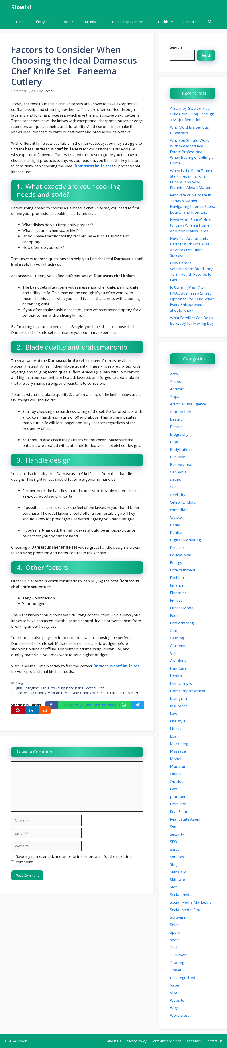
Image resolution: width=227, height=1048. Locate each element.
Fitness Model (182, 607)
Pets (173, 788)
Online (176, 773)
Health (163, 21)
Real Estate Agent (185, 819)
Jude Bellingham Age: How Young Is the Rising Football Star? (60, 688)
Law (173, 713)
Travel (175, 970)
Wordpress (179, 1015)
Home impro (181, 683)
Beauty (176, 419)
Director (177, 547)
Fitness (176, 600)
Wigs (174, 1007)
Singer (175, 864)
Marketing (179, 743)
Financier (178, 592)
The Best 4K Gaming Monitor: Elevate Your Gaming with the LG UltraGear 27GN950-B (79, 693)
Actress (176, 381)
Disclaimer (193, 1041)
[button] (210, 21)
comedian (179, 509)
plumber (178, 796)
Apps (174, 396)
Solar (174, 924)
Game (175, 630)
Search (176, 47)
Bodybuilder (181, 449)
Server (175, 849)
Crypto (176, 517)
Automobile (180, 411)
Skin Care (178, 871)
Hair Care (178, 668)
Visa (173, 992)
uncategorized (182, 977)
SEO (173, 841)
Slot (173, 887)
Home (20, 21)
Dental (176, 524)
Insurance (178, 705)
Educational (180, 555)
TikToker (178, 954)
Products (178, 804)
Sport (175, 932)
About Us (114, 1041)
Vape (174, 985)
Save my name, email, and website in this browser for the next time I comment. (75, 859)
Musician (178, 766)
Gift (173, 653)
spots (175, 939)
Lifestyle (40, 21)
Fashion (177, 577)
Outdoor (177, 781)
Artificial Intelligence (188, 404)
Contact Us (190, 21)
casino (175, 479)
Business (91, 21)
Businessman (182, 464)
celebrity (177, 494)
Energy (176, 562)
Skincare (177, 879)
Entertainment (182, 570)
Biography (179, 434)
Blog (19, 683)
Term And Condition (166, 1041)
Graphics (178, 660)
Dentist (176, 532)
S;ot (173, 826)
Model (175, 758)
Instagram (179, 698)
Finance (177, 585)
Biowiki (21, 7)
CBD (173, 487)
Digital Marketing (185, 539)
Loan (174, 736)
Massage (178, 751)
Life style (178, 721)
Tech (65, 21)
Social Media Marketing (191, 902)
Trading (177, 962)
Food (174, 615)
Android (177, 389)
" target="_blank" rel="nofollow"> (92, 704)
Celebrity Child (183, 502)
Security (177, 834)
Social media (181, 894)
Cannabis (178, 472)
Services (177, 856)
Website (177, 1000)
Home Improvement (127, 21)
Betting (176, 426)
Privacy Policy (136, 1041)
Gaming (177, 638)
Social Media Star (185, 909)
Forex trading (182, 622)
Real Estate (179, 811)
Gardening (179, 645)
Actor (174, 373)
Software (178, 917)
